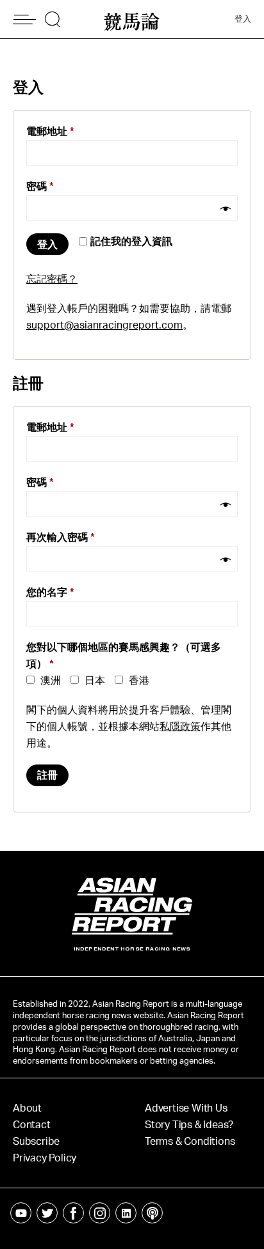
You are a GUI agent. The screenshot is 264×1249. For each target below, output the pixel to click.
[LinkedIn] (125, 1212)
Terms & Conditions (190, 1142)
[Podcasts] (152, 1212)
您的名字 (50, 592)
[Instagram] (99, 1212)
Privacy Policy (44, 1158)
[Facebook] (73, 1212)
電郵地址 (50, 132)
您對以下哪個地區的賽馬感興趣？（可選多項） (123, 655)
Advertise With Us (186, 1108)
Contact (32, 1125)
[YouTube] (20, 1212)
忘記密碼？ (52, 279)
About (27, 1108)
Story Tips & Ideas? (189, 1125)
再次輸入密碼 (60, 537)
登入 (243, 19)
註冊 (47, 775)
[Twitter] (47, 1212)
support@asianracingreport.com (104, 325)
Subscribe (36, 1142)
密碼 (40, 187)
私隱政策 (180, 727)
